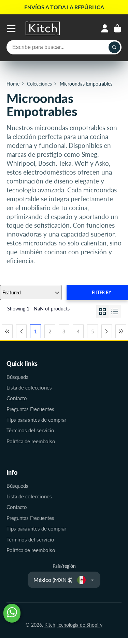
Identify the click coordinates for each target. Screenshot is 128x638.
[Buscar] (114, 47)
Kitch (49, 625)
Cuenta (105, 28)
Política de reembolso (30, 441)
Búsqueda (17, 377)
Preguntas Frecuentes (30, 409)
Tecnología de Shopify (79, 625)
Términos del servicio (30, 430)
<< (7, 331)
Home (12, 84)
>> (120, 331)
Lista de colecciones (29, 387)
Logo (43, 28)
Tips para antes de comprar (36, 420)
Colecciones (39, 84)
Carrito (117, 28)
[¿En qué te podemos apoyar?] (11, 613)
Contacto (16, 398)
